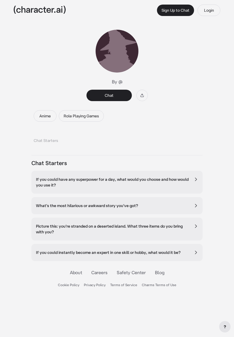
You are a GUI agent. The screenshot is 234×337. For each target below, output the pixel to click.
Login (209, 10)
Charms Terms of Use (159, 285)
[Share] (142, 95)
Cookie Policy (68, 285)
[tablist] (117, 139)
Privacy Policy (95, 285)
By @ (117, 81)
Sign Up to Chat (175, 10)
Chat (109, 95)
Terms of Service (123, 285)
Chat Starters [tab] (46, 140)
